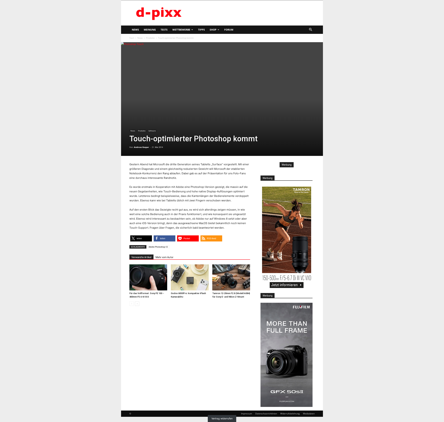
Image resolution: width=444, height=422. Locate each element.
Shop (213, 29)
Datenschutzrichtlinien (266, 413)
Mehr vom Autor (164, 257)
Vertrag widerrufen (222, 418)
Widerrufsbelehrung (290, 413)
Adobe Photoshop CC (158, 246)
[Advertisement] (251, 13)
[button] (310, 30)
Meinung (150, 29)
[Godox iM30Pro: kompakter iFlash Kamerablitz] (190, 277)
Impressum (246, 413)
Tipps (201, 29)
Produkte (150, 37)
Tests (164, 29)
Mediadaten (309, 413)
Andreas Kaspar (141, 147)
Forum (228, 29)
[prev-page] (131, 304)
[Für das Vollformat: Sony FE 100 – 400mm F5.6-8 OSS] (148, 277)
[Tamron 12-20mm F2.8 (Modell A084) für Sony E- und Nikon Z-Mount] (231, 277)
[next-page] (137, 304)
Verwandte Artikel (141, 257)
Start (131, 37)
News (135, 29)
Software (152, 130)
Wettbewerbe (181, 29)
